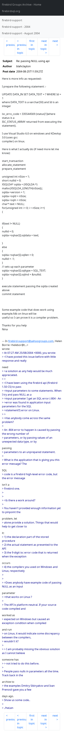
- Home (21, 4)
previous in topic (21, 49)
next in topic (44, 45)
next (55, 41)
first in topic (32, 45)
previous (10, 45)
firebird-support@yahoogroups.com (30, 341)
